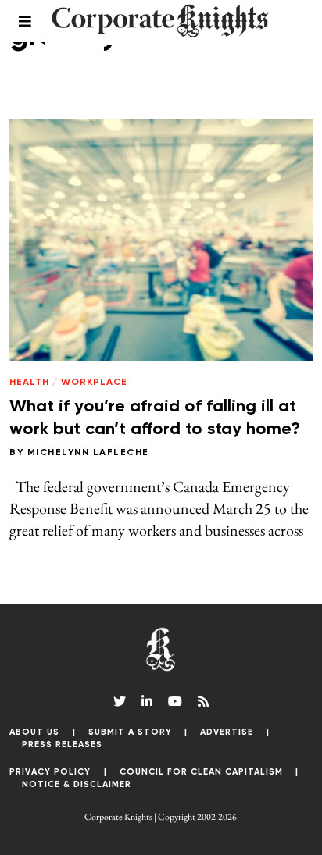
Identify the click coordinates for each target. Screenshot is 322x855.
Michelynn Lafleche (88, 453)
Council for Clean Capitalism (201, 772)
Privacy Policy (50, 772)
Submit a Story (130, 732)
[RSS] (203, 701)
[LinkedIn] (147, 701)
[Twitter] (119, 701)
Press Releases (62, 744)
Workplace (94, 382)
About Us (34, 732)
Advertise (226, 732)
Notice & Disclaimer (76, 784)
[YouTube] (175, 701)
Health (29, 382)
